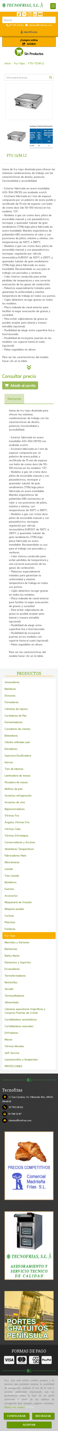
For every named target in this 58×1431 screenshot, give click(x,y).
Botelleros (11, 882)
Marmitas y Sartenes (17, 942)
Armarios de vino (15, 802)
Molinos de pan (14, 788)
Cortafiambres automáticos (21, 1019)
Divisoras (10, 695)
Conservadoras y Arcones (20, 842)
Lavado (9, 869)
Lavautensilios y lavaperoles (21, 1059)
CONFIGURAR (16, 1415)
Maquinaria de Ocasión (18, 902)
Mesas (8, 1039)
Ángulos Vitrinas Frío (17, 822)
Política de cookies (14, 1407)
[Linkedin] (35, 14)
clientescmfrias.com (40, 24)
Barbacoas (11, 948)
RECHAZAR (43, 1415)
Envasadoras (12, 968)
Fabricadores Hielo (15, 855)
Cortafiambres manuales (19, 1026)
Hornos (9, 762)
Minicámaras (12, 862)
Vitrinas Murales (14, 1046)
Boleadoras (11, 735)
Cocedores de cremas (17, 728)
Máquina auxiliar (14, 908)
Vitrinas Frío (12, 815)
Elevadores (11, 748)
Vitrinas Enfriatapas (16, 835)
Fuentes (9, 888)
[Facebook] (19, 14)
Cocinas (9, 915)
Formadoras (12, 702)
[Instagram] (30, 14)
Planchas (10, 922)
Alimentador (12, 1002)
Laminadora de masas (17, 775)
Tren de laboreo (14, 768)
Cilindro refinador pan (17, 742)
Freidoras (10, 928)
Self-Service (12, 1052)
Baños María (12, 955)
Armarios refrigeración (18, 795)
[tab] (14, 399)
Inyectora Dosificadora (18, 755)
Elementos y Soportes (18, 962)
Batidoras (10, 688)
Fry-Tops (10, 935)
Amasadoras (12, 682)
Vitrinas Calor (13, 829)
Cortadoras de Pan (16, 715)
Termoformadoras (15, 975)
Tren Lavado (12, 875)
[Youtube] (40, 14)
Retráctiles (11, 982)
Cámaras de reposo (16, 708)
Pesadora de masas (16, 782)
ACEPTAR (29, 1424)
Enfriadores (11, 1032)
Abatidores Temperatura (19, 849)
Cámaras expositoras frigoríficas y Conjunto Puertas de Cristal (25, 1010)
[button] (29, 32)
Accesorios (11, 895)
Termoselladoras (14, 995)
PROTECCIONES (13, 1066)
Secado (9, 988)
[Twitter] (24, 14)
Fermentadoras (13, 722)
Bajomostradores (15, 809)
